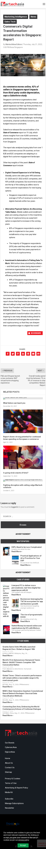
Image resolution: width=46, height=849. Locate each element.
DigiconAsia (10, 752)
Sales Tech (9, 21)
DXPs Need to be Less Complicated (27, 547)
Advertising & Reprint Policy (16, 788)
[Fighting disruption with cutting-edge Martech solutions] (23, 480)
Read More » (17, 551)
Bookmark (36, 333)
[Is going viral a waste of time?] (23, 457)
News (33, 16)
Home (7, 758)
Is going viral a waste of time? (15, 473)
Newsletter (9, 808)
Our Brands (9, 743)
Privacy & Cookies (12, 778)
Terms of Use (10, 783)
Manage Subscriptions (14, 803)
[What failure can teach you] (23, 398)
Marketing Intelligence (15, 16)
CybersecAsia (11, 747)
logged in (15, 507)
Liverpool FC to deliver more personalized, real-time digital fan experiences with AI (26, 587)
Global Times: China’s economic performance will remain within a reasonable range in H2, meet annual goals (22, 677)
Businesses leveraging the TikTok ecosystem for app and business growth (31, 601)
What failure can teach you (14, 403)
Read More (16, 595)
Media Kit (9, 792)
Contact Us (9, 767)
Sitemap (8, 772)
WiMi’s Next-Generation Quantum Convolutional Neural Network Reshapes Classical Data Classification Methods (23, 693)
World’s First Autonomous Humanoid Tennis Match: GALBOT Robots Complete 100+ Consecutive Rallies (21, 662)
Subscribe (9, 799)
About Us (9, 763)
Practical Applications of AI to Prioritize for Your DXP (30, 558)
